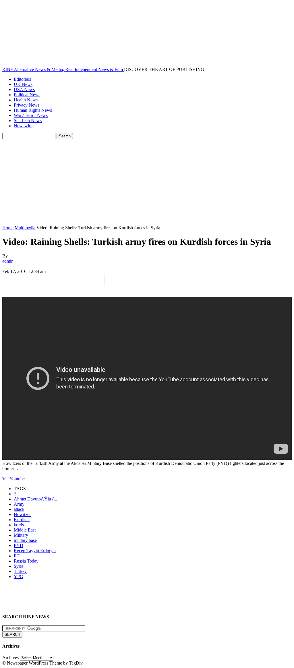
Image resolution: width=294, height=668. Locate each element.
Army (19, 504)
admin (7, 261)
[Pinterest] (53, 280)
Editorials (22, 79)
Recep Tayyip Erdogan (35, 550)
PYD (18, 545)
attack (19, 509)
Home (7, 227)
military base (25, 540)
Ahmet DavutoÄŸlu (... (35, 498)
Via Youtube (13, 478)
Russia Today (26, 561)
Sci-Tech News (28, 120)
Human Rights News (33, 110)
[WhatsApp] (73, 280)
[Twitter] (32, 280)
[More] (95, 280)
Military (21, 535)
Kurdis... (22, 519)
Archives (10, 657)
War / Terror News (31, 115)
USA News (24, 89)
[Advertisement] (147, 182)
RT (17, 555)
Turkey (20, 571)
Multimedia (25, 227)
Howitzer (22, 514)
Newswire (23, 125)
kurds (19, 524)
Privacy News (26, 105)
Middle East (25, 530)
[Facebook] (11, 280)
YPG (18, 576)
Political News (27, 94)
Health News (26, 99)
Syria (18, 566)
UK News (23, 84)
